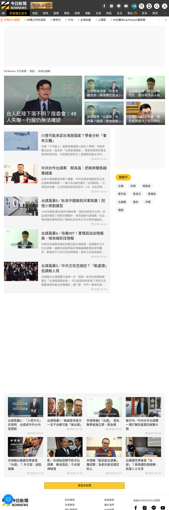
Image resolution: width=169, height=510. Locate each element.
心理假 (102, 20)
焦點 (35, 13)
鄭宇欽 (122, 193)
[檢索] (156, 6)
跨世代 (57, 20)
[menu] (3, 13)
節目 (155, 13)
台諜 (120, 186)
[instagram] (111, 6)
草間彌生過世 (18, 13)
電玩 (130, 13)
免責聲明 (70, 504)
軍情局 (152, 193)
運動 (87, 13)
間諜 (120, 210)
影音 (144, 13)
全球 (98, 13)
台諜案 (122, 202)
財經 (109, 13)
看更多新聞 (84, 485)
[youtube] (126, 6)
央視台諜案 (44, 71)
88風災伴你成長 (36, 20)
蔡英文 (137, 193)
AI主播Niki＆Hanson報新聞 (129, 20)
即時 (45, 13)
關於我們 (109, 504)
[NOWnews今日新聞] (14, 5)
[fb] (104, 6)
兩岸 (135, 202)
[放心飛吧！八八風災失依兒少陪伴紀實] (41, 5)
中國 (148, 202)
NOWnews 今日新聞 (15, 71)
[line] (118, 6)
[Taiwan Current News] (134, 6)
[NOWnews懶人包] (141, 6)
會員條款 (109, 499)
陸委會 (147, 186)
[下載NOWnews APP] (149, 6)
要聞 (56, 13)
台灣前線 (85, 20)
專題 (66, 13)
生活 (119, 13)
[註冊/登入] (164, 6)
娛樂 (77, 13)
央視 (133, 186)
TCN (70, 20)
